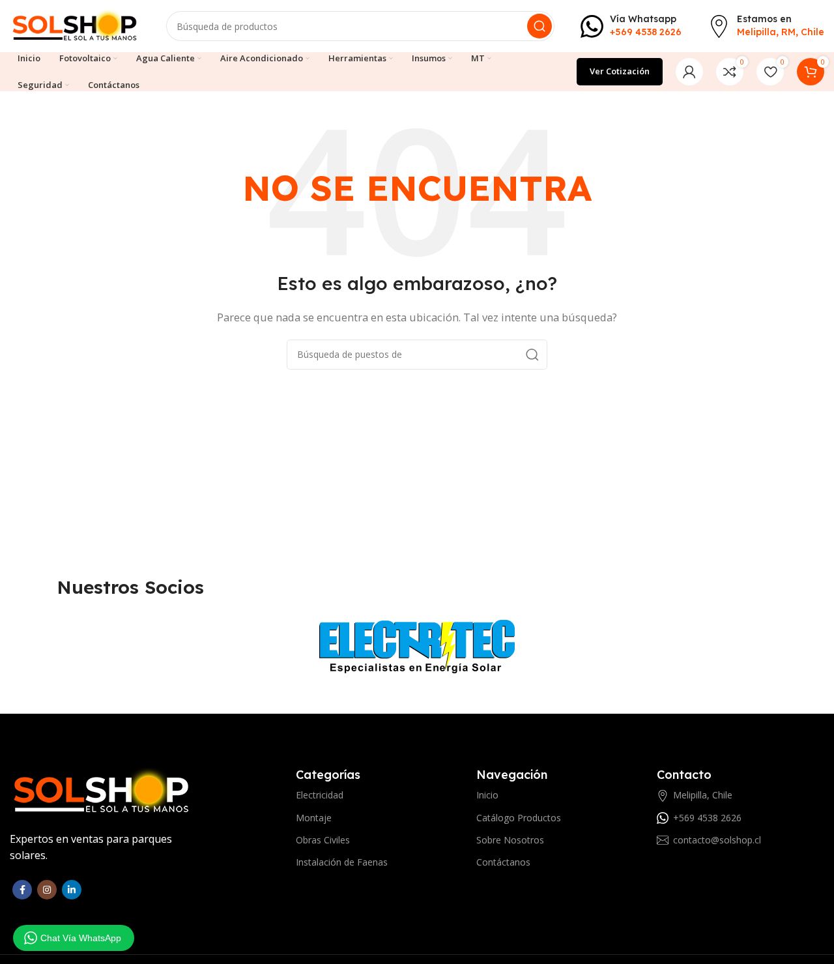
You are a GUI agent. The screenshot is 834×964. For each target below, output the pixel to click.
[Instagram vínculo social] (47, 889)
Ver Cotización (620, 71)
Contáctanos (503, 862)
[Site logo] (75, 24)
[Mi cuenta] (689, 72)
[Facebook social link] (22, 889)
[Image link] (102, 790)
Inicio (487, 795)
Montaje (314, 817)
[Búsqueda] (539, 26)
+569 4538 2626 (707, 817)
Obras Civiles (323, 840)
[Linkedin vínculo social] (71, 889)
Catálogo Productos (518, 817)
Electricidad (319, 795)
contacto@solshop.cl (717, 840)
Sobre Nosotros (510, 840)
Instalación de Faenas (342, 862)
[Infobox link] (631, 25)
